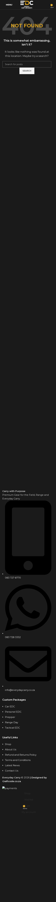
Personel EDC (13, 711)
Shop (8, 744)
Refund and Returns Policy (20, 754)
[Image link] (26, 474)
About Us (10, 749)
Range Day (11, 722)
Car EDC (10, 706)
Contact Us (11, 770)
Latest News (12, 765)
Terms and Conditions (17, 760)
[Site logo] (26, 4)
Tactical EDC (12, 727)
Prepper (10, 717)
